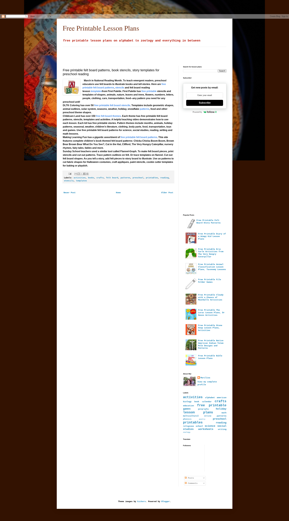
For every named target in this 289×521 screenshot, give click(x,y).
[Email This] (75, 173)
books (91, 178)
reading (164, 178)
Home (118, 192)
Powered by (197, 112)
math (224, 413)
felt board (112, 178)
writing (222, 429)
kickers (141, 501)
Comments (192, 483)
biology (187, 401)
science (210, 426)
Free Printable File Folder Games (209, 280)
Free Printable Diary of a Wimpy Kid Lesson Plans (212, 236)
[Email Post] (70, 174)
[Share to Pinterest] (87, 173)
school (199, 426)
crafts (100, 178)
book (196, 401)
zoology (186, 432)
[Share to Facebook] (84, 173)
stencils (69, 181)
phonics (187, 419)
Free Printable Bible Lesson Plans (210, 357)
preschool (138, 178)
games (187, 408)
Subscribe (205, 102)
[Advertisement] (79, 7)
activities (80, 178)
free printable (211, 405)
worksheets (205, 429)
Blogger (165, 501)
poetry (202, 419)
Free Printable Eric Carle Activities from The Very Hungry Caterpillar (210, 253)
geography (203, 409)
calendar (207, 401)
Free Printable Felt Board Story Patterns (208, 221)
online (207, 416)
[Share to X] (81, 173)
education (188, 405)
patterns (125, 178)
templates (81, 181)
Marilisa (205, 378)
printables (152, 178)
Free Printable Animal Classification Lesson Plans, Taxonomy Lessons (212, 267)
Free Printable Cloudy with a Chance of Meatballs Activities (210, 297)
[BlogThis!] (78, 173)
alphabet (210, 397)
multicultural (191, 416)
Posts (190, 478)
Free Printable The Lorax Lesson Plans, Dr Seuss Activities (211, 312)
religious (188, 426)
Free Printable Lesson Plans (101, 27)
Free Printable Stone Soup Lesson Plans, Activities (210, 328)
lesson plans (198, 412)
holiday (221, 408)
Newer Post (70, 192)
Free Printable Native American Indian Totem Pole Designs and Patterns (210, 344)
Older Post (167, 192)
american (221, 397)
